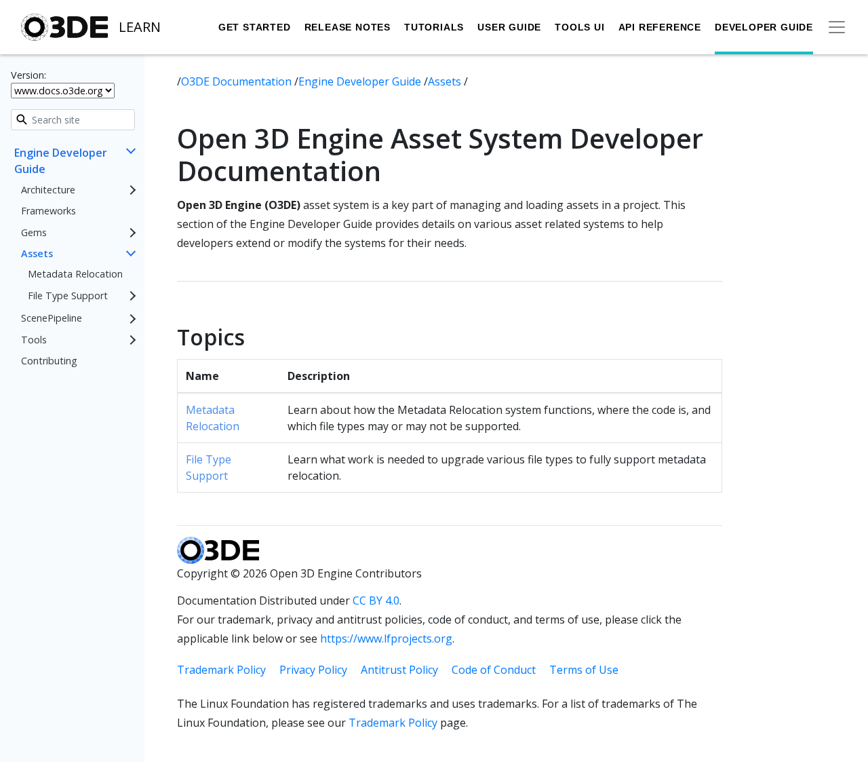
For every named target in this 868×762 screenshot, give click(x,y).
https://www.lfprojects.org (386, 638)
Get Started (254, 27)
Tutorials (434, 27)
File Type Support (68, 295)
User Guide (509, 27)
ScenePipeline (51, 318)
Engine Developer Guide (60, 160)
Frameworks (48, 211)
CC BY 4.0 (376, 600)
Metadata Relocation (75, 273)
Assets (37, 254)
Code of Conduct (494, 669)
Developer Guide (764, 27)
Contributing (49, 361)
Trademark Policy (221, 669)
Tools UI (579, 27)
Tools (34, 339)
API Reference (659, 27)
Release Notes (347, 27)
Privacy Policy (313, 669)
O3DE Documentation (237, 81)
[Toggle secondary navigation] (837, 27)
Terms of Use (583, 669)
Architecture (48, 189)
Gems (34, 232)
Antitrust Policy (399, 669)
